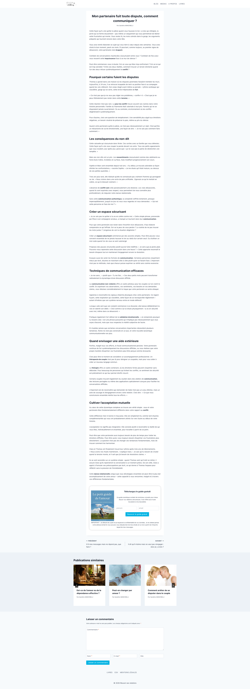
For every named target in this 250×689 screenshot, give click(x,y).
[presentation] (89, 575)
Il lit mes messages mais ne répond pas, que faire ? (103, 544)
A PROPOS (172, 4)
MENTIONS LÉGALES (128, 672)
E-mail (117, 656)
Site (141, 656)
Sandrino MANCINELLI (126, 25)
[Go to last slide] (76, 585)
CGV (116, 672)
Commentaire (93, 630)
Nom (89, 656)
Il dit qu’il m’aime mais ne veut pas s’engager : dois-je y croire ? (146, 544)
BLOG (156, 4)
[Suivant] (173, 585)
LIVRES (182, 4)
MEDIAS (163, 4)
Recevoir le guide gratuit (137, 514)
